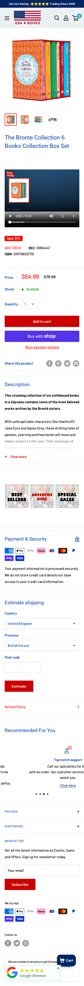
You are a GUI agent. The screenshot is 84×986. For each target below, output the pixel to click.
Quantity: (12, 304)
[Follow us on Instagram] (25, 943)
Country (11, 613)
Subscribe (20, 884)
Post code (12, 657)
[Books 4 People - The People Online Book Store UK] (12, 978)
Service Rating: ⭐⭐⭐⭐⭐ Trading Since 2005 (42, 4)
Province (11, 635)
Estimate (19, 686)
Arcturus (13, 248)
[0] (75, 18)
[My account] (66, 18)
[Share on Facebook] (49, 363)
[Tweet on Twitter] (67, 363)
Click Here (42, 785)
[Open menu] (7, 18)
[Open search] (57, 18)
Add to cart (42, 321)
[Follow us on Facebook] (8, 943)
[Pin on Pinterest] (58, 363)
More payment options (42, 347)
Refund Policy (15, 707)
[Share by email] (76, 363)
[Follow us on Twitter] (17, 943)
